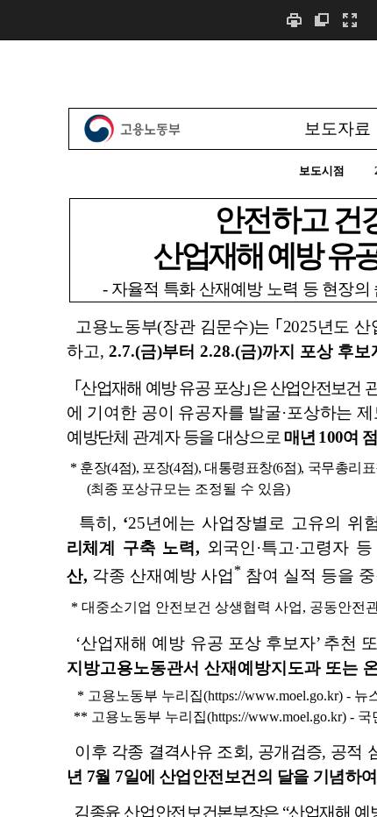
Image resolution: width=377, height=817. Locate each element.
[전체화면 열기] (350, 19)
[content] (188, 428)
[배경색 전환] (322, 19)
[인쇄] (294, 19)
